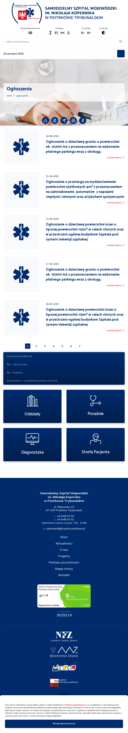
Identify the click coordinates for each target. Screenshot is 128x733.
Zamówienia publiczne (19, 356)
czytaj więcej (116, 157)
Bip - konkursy (15, 372)
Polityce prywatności (75, 705)
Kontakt (64, 575)
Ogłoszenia (22, 95)
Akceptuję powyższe (64, 723)
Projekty (64, 556)
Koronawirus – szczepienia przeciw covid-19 (32, 380)
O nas (64, 550)
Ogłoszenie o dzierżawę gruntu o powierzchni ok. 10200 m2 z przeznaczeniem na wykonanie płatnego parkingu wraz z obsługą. (83, 146)
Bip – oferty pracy (17, 364)
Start (9, 95)
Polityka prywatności (64, 562)
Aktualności (64, 543)
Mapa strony (64, 569)
